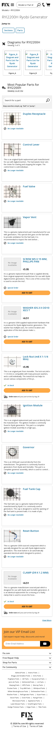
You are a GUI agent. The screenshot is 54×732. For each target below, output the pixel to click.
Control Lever (31, 144)
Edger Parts (31, 707)
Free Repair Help (11, 658)
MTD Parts (26, 685)
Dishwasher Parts (38, 691)
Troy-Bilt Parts (25, 688)
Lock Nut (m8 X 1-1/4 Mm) (35, 357)
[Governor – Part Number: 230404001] (12, 452)
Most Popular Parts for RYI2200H (23, 86)
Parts (20, 30)
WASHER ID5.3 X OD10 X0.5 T (36, 309)
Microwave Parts (18, 701)
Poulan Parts (12, 688)
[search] (39, 5)
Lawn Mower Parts (18, 704)
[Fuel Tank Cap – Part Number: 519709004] (12, 494)
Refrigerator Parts (27, 694)
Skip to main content (27, 6)
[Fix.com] (5, 4)
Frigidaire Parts (13, 679)
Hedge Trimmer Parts (16, 707)
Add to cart (27, 292)
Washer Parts (12, 694)
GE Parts (25, 679)
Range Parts (37, 698)
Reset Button (31, 531)
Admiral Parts (20, 673)
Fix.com (6, 653)
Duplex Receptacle (34, 114)
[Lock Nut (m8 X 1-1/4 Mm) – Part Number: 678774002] (12, 361)
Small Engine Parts (35, 704)
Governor (28, 447)
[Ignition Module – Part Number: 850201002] (12, 410)
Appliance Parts (34, 701)
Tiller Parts (42, 707)
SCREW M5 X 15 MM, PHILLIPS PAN (35, 260)
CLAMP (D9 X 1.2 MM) (35, 572)
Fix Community (10, 667)
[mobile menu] (12, 4)
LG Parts (40, 682)
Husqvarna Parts (38, 679)
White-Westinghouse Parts (18, 691)
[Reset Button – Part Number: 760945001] (12, 536)
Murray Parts (38, 685)
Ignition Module (32, 405)
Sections (8, 30)
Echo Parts (37, 676)
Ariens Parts (32, 673)
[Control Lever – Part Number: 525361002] (12, 149)
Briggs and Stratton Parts (20, 676)
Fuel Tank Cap (31, 489)
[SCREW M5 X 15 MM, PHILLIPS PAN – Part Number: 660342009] (12, 264)
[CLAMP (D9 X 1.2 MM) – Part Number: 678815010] (12, 577)
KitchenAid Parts (28, 682)
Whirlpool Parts (39, 688)
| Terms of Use (19, 726)
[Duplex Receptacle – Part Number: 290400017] (12, 119)
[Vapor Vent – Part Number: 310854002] (12, 222)
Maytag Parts (14, 685)
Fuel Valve (29, 186)
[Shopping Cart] (48, 4)
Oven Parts (26, 698)
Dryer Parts (41, 694)
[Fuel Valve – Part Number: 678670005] (12, 191)
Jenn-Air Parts (14, 682)
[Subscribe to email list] (45, 644)
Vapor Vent (29, 217)
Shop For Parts (10, 662)
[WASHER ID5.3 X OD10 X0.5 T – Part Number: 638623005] (12, 313)
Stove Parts (14, 698)
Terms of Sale (36, 726)
